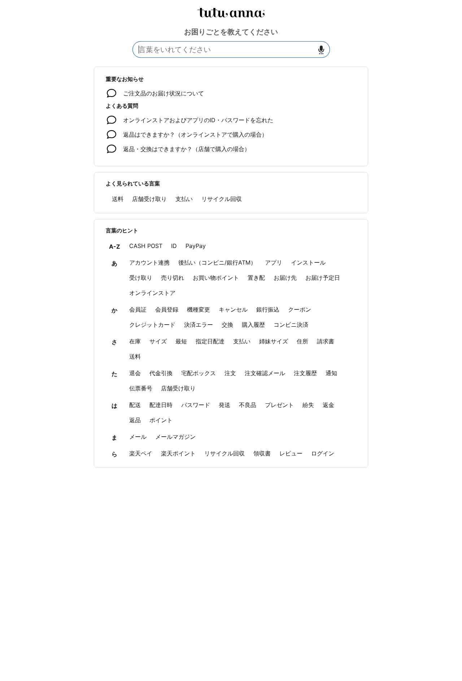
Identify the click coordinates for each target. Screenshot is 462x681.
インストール (308, 262)
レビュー (290, 453)
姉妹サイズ (273, 341)
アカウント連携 (149, 262)
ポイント (161, 420)
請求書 (325, 341)
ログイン (322, 453)
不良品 (247, 404)
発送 (224, 404)
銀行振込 (267, 309)
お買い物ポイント (216, 277)
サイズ (158, 341)
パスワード (195, 404)
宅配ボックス (198, 373)
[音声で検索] (321, 50)
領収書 (262, 453)
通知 (331, 373)
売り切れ (172, 277)
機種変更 (198, 309)
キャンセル (233, 309)
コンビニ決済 (291, 324)
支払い (184, 198)
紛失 (308, 404)
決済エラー (198, 324)
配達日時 (161, 404)
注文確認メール (265, 373)
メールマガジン (175, 436)
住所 (302, 341)
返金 (328, 404)
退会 (135, 373)
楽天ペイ (140, 453)
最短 (181, 341)
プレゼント (279, 404)
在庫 (135, 341)
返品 (135, 420)
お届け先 (285, 277)
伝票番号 (140, 388)
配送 (135, 404)
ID (174, 245)
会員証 (138, 309)
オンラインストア (152, 292)
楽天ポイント (178, 453)
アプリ (273, 262)
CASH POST (145, 245)
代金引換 (161, 373)
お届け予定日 (322, 277)
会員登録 (166, 309)
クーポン (299, 309)
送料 (117, 198)
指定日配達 (210, 341)
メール (138, 436)
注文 (230, 373)
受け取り (140, 277)
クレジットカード (152, 324)
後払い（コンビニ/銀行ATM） (217, 262)
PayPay (196, 245)
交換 (227, 324)
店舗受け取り (149, 198)
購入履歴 (253, 324)
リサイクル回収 (221, 198)
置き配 (256, 277)
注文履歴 (305, 373)
